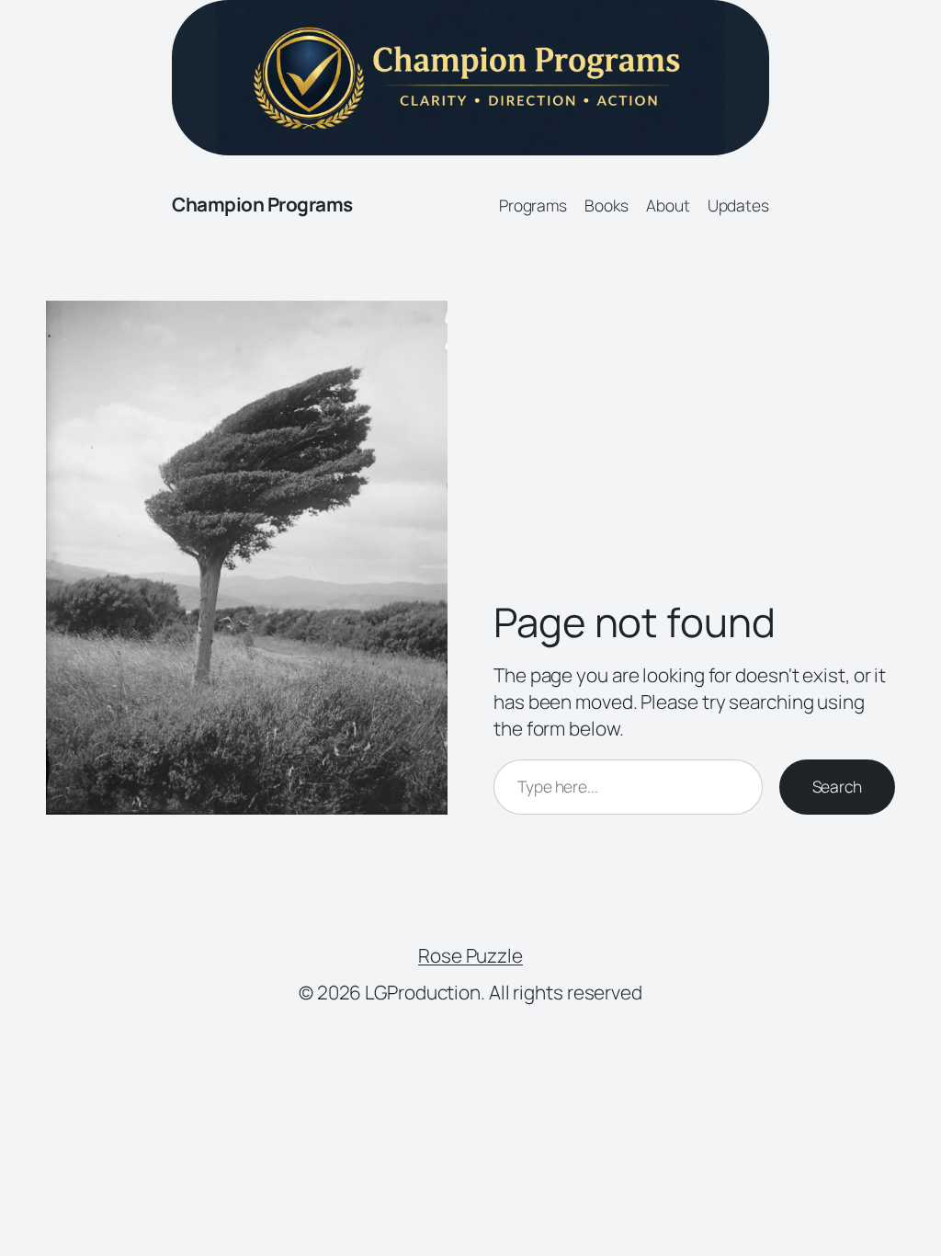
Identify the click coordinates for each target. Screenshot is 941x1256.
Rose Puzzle (470, 955)
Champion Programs (262, 204)
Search (837, 786)
